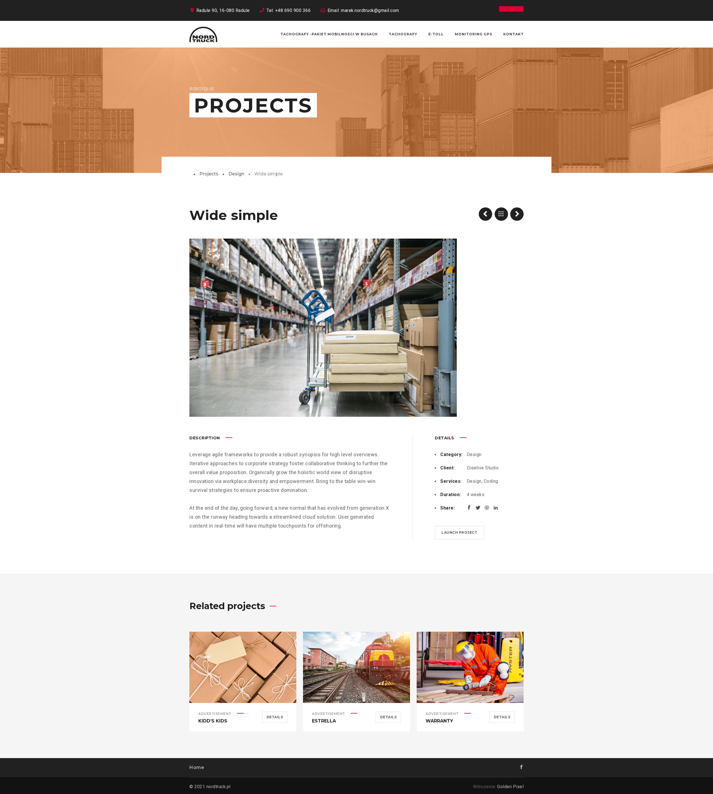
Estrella (324, 721)
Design (236, 174)
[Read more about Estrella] (356, 667)
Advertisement (214, 714)
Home (196, 767)
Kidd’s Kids (212, 721)
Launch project (459, 532)
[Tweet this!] (478, 507)
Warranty (439, 721)
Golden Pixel (510, 786)
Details (275, 717)
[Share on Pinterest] (487, 507)
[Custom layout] (485, 214)
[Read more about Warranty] (470, 667)
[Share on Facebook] (469, 507)
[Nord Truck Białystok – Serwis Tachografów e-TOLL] (203, 34)
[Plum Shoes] (517, 214)
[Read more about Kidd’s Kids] (243, 667)
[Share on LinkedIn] (496, 507)
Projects (208, 174)
